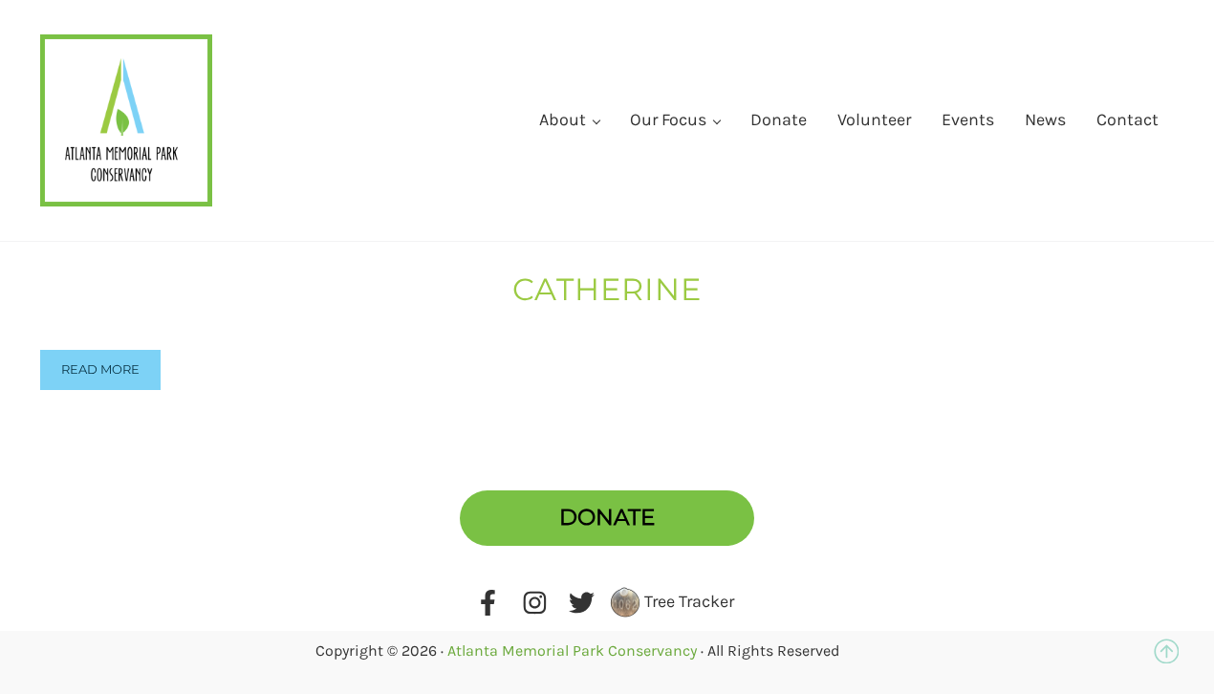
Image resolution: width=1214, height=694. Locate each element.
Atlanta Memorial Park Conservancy (572, 650)
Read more (100, 369)
